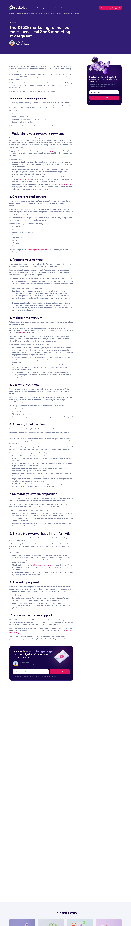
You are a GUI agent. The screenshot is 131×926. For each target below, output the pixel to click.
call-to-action (25, 333)
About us (84, 8)
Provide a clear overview (43, 565)
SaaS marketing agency (48, 151)
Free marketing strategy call (110, 8)
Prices (57, 8)
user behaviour (65, 184)
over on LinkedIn (65, 83)
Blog (29, 13)
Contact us (93, 8)
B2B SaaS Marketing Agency (18, 13)
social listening (25, 179)
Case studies (65, 8)
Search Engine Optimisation (37, 249)
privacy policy (25, 676)
